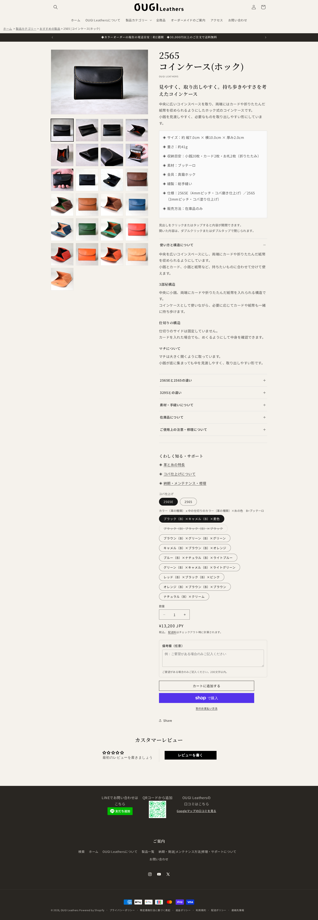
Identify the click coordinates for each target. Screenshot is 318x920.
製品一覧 (148, 851)
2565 (188, 502)
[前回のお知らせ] (52, 37)
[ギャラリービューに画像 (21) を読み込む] (62, 254)
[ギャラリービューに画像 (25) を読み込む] (62, 279)
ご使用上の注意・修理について (183, 429)
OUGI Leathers (70, 910)
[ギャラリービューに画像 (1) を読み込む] (62, 130)
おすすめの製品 (50, 29)
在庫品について (171, 417)
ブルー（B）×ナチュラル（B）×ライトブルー (198, 557)
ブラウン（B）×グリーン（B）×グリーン (195, 538)
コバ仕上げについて (180, 473)
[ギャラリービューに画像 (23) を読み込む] (112, 254)
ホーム (7, 29)
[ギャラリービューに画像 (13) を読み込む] (62, 204)
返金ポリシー (183, 910)
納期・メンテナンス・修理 (185, 483)
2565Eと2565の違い (176, 380)
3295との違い (171, 392)
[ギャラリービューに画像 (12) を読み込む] (136, 179)
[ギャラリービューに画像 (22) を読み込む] (87, 254)
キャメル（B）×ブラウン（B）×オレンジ (195, 548)
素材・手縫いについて (177, 405)
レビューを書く (190, 755)
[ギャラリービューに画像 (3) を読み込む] (112, 130)
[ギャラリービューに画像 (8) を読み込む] (136, 155)
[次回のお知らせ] (265, 37)
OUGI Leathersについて (120, 851)
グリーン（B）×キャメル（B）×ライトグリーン (200, 567)
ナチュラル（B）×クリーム (184, 596)
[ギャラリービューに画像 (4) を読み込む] (136, 130)
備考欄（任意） (173, 646)
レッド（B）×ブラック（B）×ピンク (192, 577)
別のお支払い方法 (206, 708)
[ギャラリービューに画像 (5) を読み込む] (62, 155)
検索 (81, 851)
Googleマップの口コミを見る (196, 811)
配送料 (172, 632)
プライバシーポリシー (122, 910)
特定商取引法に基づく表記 (155, 910)
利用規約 (201, 910)
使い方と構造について (177, 245)
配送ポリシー (218, 910)
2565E (168, 502)
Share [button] (167, 720)
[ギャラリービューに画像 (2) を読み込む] (87, 130)
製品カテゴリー (26, 29)
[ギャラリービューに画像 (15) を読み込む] (112, 204)
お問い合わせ (159, 859)
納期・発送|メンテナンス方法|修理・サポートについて (197, 851)
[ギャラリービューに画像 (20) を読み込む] (136, 229)
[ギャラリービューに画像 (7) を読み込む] (112, 155)
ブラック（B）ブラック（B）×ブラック (195, 529)
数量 (162, 606)
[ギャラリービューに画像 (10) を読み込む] (87, 179)
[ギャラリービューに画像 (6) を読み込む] (87, 155)
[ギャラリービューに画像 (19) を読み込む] (112, 229)
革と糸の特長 (174, 464)
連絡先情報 (237, 910)
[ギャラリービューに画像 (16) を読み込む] (136, 204)
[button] (55, 7)
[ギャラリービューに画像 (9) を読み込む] (62, 179)
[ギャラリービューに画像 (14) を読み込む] (87, 204)
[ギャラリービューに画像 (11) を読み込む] (112, 179)
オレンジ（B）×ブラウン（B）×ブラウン (195, 587)
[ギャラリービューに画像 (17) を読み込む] (62, 229)
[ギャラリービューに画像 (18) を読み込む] (87, 229)
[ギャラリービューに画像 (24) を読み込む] (136, 254)
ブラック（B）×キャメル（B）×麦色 (192, 519)
